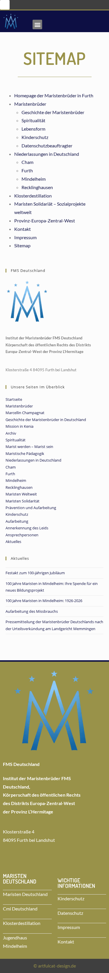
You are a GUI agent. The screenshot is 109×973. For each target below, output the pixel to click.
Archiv (11, 433)
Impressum (25, 237)
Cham (27, 162)
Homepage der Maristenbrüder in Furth (53, 95)
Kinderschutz (35, 137)
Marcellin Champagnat (25, 412)
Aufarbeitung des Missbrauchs (32, 611)
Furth (27, 170)
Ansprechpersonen (22, 534)
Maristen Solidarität (23, 501)
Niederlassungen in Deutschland (46, 154)
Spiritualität (33, 120)
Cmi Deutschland (20, 908)
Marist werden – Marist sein (29, 446)
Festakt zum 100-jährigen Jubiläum (35, 572)
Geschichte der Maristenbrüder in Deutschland (46, 419)
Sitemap (22, 245)
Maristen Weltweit (21, 494)
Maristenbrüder (30, 104)
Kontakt (22, 229)
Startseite (14, 399)
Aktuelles (13, 541)
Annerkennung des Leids (27, 528)
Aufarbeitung (17, 521)
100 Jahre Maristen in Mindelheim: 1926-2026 (44, 600)
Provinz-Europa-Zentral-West (44, 220)
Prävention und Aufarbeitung (31, 507)
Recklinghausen (37, 187)
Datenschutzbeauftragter (47, 145)
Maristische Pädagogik (25, 453)
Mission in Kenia (19, 426)
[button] (5, 5)
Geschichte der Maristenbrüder (53, 112)
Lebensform (33, 128)
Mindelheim (34, 179)
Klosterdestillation (33, 195)
